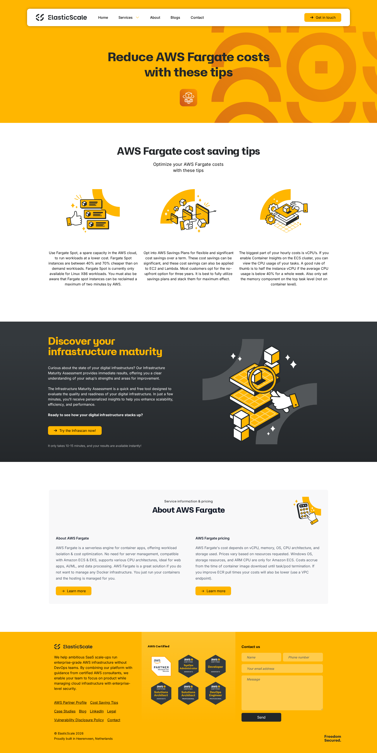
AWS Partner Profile (70, 702)
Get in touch (326, 17)
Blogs (175, 17)
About (155, 17)
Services (125, 17)
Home (103, 17)
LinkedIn (97, 711)
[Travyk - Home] (61, 17)
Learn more (74, 591)
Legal (111, 711)
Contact (197, 17)
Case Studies (64, 711)
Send (261, 717)
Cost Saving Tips (104, 702)
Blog (82, 711)
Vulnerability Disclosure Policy (79, 720)
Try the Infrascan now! (77, 430)
